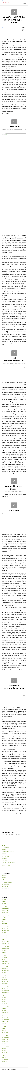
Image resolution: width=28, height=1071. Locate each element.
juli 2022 (4, 972)
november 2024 (5, 926)
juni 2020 (4, 1008)
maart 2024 (4, 936)
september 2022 (5, 968)
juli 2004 (4, 1054)
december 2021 (5, 985)
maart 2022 (4, 979)
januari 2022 (4, 983)
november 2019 (5, 1012)
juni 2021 (4, 995)
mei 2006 (4, 1043)
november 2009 (5, 1037)
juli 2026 (4, 899)
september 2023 (5, 946)
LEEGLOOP (14, 126)
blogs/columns (13, 129)
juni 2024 (4, 934)
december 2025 (5, 908)
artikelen (11, 690)
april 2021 (4, 999)
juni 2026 (4, 901)
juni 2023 (4, 952)
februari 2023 (5, 959)
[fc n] (14, 12)
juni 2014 (4, 1028)
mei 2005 (4, 1048)
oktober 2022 (5, 966)
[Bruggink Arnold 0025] (14, 121)
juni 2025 (4, 919)
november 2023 (5, 943)
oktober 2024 (5, 928)
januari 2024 (4, 939)
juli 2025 (4, 917)
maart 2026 (4, 905)
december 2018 (5, 1015)
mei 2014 (4, 1030)
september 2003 (5, 1059)
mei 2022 (4, 976)
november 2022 (5, 965)
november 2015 (5, 1023)
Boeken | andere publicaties (8, 851)
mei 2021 (4, 997)
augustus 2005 (5, 1046)
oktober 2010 (5, 1035)
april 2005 (4, 1050)
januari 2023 (4, 961)
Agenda (4, 844)
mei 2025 (4, 921)
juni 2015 (4, 1025)
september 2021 (5, 990)
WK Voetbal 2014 (18, 513)
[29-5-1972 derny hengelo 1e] (14, 353)
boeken (3, 880)
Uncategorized (14, 25)
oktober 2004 (5, 1052)
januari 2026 (4, 906)
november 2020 (5, 1006)
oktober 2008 (5, 1041)
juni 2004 (4, 1055)
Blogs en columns (6, 847)
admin (22, 491)
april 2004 (4, 1057)
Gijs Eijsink (21, 25)
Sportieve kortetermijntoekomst (14, 687)
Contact (4, 853)
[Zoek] (21, 2)
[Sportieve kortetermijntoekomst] (14, 680)
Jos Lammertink (5, 864)
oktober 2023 (5, 945)
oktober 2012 (5, 1032)
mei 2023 (4, 954)
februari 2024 (5, 937)
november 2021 (5, 986)
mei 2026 (4, 903)
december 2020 (5, 1005)
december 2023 (5, 941)
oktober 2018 (5, 1017)
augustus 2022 (5, 970)
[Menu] (24, 2)
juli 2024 (4, 932)
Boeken (4, 849)
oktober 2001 (5, 1061)
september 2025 (5, 914)
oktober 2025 (5, 912)
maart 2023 (4, 957)
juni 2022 (4, 974)
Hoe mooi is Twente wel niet (8, 862)
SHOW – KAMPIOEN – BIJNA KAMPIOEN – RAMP (14, 20)
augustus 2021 (5, 992)
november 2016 (5, 1021)
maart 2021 (4, 1001)
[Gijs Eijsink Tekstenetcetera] (11, 2)
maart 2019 (4, 1014)
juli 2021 (4, 994)
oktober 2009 (5, 1039)
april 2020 (4, 1010)
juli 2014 (4, 1026)
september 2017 (5, 1019)
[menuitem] (21, 2)
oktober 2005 (5, 1045)
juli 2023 (4, 950)
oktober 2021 (5, 988)
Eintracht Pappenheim (7, 855)
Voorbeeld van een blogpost (14, 487)
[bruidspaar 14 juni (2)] (14, 505)
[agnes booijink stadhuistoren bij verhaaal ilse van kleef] (14, 481)
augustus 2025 (5, 916)
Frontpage (4, 858)
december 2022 (5, 963)
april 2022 (4, 977)
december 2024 (5, 925)
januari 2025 (4, 923)
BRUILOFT (14, 510)
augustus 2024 (5, 930)
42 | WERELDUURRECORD (14, 359)
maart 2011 (4, 1034)
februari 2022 (5, 981)
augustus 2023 (5, 948)
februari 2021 (5, 1003)
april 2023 (4, 956)
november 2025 (5, 910)
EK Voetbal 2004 (5, 856)
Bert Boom (13, 363)
